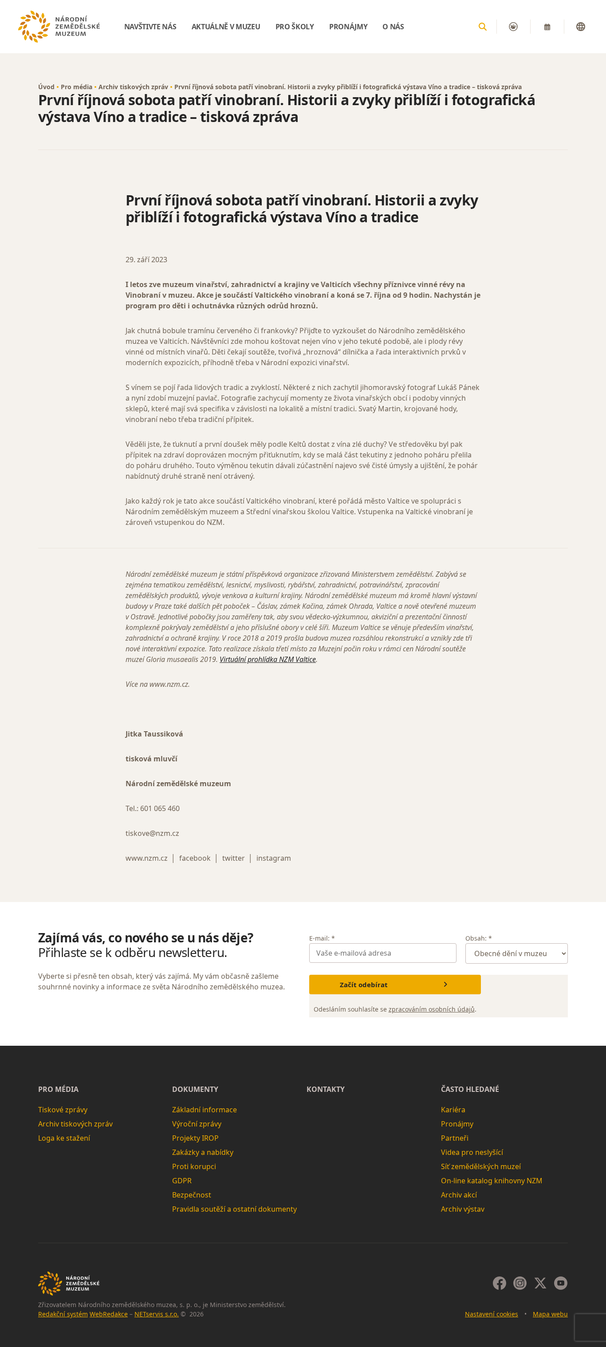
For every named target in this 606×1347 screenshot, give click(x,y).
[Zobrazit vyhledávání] (483, 27)
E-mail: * (322, 938)
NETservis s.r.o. (156, 1314)
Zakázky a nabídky (202, 1152)
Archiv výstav (462, 1209)
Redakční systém (63, 1314)
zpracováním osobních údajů (432, 1009)
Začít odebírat (364, 984)
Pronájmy (457, 1124)
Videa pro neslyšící (472, 1152)
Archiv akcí (459, 1195)
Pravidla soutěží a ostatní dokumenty (234, 1209)
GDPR (182, 1181)
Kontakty (326, 1089)
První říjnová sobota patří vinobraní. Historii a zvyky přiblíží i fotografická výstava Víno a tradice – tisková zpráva (348, 87)
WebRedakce (109, 1314)
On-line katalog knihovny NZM (492, 1181)
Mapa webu (550, 1314)
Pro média (76, 87)
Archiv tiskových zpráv (133, 87)
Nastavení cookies (491, 1314)
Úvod (46, 87)
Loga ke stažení (64, 1138)
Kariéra (453, 1110)
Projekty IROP (195, 1138)
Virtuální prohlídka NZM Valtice (268, 659)
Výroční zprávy (196, 1124)
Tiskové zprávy (62, 1110)
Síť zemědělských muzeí (481, 1166)
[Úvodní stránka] (59, 27)
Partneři (454, 1138)
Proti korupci (194, 1166)
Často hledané (470, 1089)
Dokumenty (195, 1089)
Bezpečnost (191, 1195)
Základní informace (204, 1110)
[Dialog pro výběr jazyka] (581, 26)
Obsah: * (478, 938)
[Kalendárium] (547, 27)
